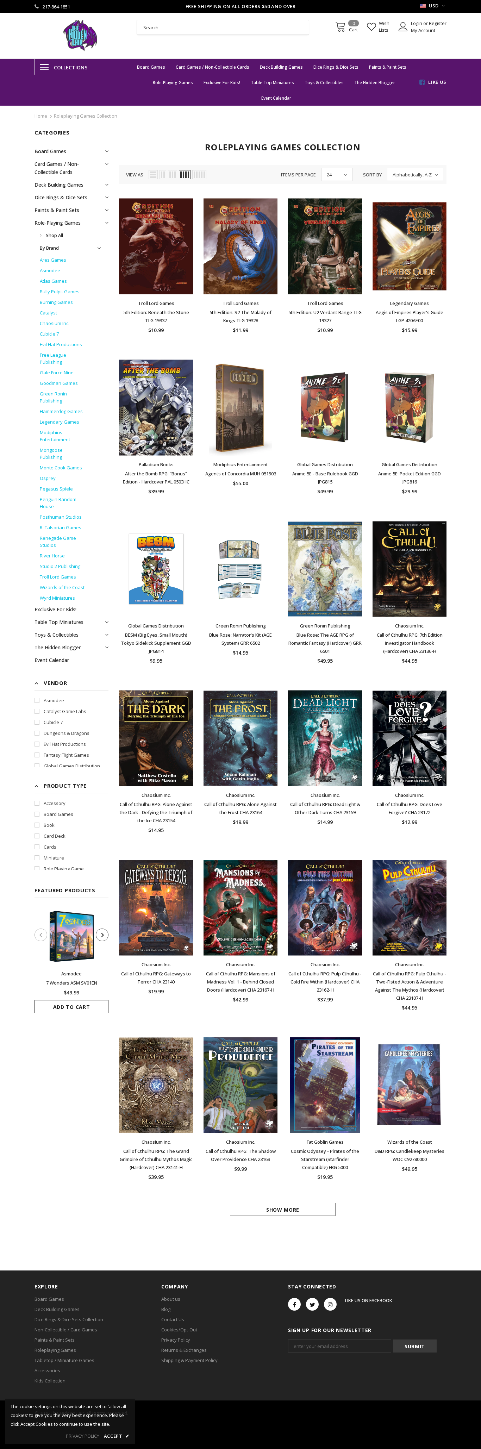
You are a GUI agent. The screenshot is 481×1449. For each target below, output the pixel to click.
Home (41, 116)
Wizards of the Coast (409, 1142)
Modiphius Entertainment (240, 464)
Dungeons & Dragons (66, 733)
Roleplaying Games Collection (85, 116)
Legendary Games (409, 303)
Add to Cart (71, 1007)
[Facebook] (294, 1304)
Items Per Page (298, 174)
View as (134, 174)
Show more (282, 1209)
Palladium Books (156, 464)
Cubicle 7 (53, 722)
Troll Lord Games (156, 303)
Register (437, 23)
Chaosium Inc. (409, 626)
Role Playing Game (64, 869)
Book (49, 825)
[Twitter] (312, 1304)
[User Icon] (403, 26)
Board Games (58, 814)
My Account (423, 30)
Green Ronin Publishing (240, 626)
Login (417, 23)
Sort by (372, 174)
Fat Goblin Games (325, 1142)
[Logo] (80, 35)
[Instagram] (330, 1304)
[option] (71, 960)
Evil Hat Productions (65, 744)
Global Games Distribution (72, 766)
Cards (50, 847)
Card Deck (54, 836)
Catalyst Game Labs (65, 711)
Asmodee (54, 700)
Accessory (54, 803)
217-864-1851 (56, 7)
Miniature (54, 858)
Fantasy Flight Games (66, 755)
